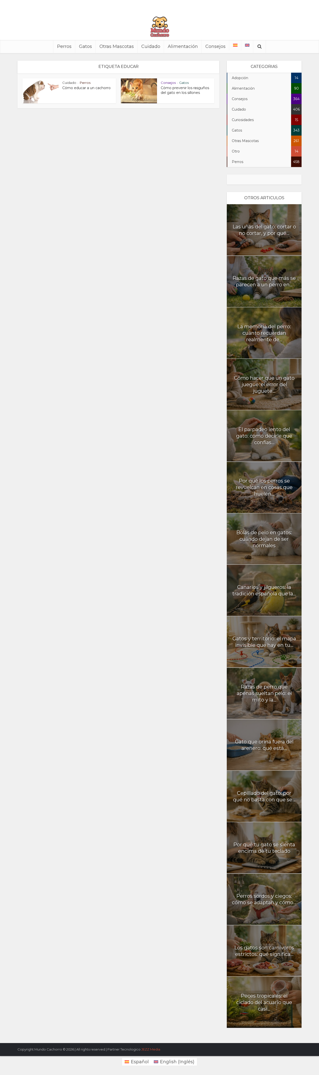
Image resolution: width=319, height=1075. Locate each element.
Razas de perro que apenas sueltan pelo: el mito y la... (264, 693)
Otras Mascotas (116, 46)
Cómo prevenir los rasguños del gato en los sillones (185, 90)
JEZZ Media (150, 1049)
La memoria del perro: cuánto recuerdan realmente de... (264, 333)
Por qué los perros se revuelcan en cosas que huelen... (264, 487)
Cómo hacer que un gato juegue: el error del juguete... (264, 384)
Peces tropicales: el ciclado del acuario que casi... (264, 1002)
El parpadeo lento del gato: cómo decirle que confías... (264, 435)
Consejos (215, 46)
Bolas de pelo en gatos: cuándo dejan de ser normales (264, 539)
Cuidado (150, 46)
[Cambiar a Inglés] (247, 45)
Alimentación (183, 46)
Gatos (85, 46)
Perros (64, 46)
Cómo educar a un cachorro (86, 88)
